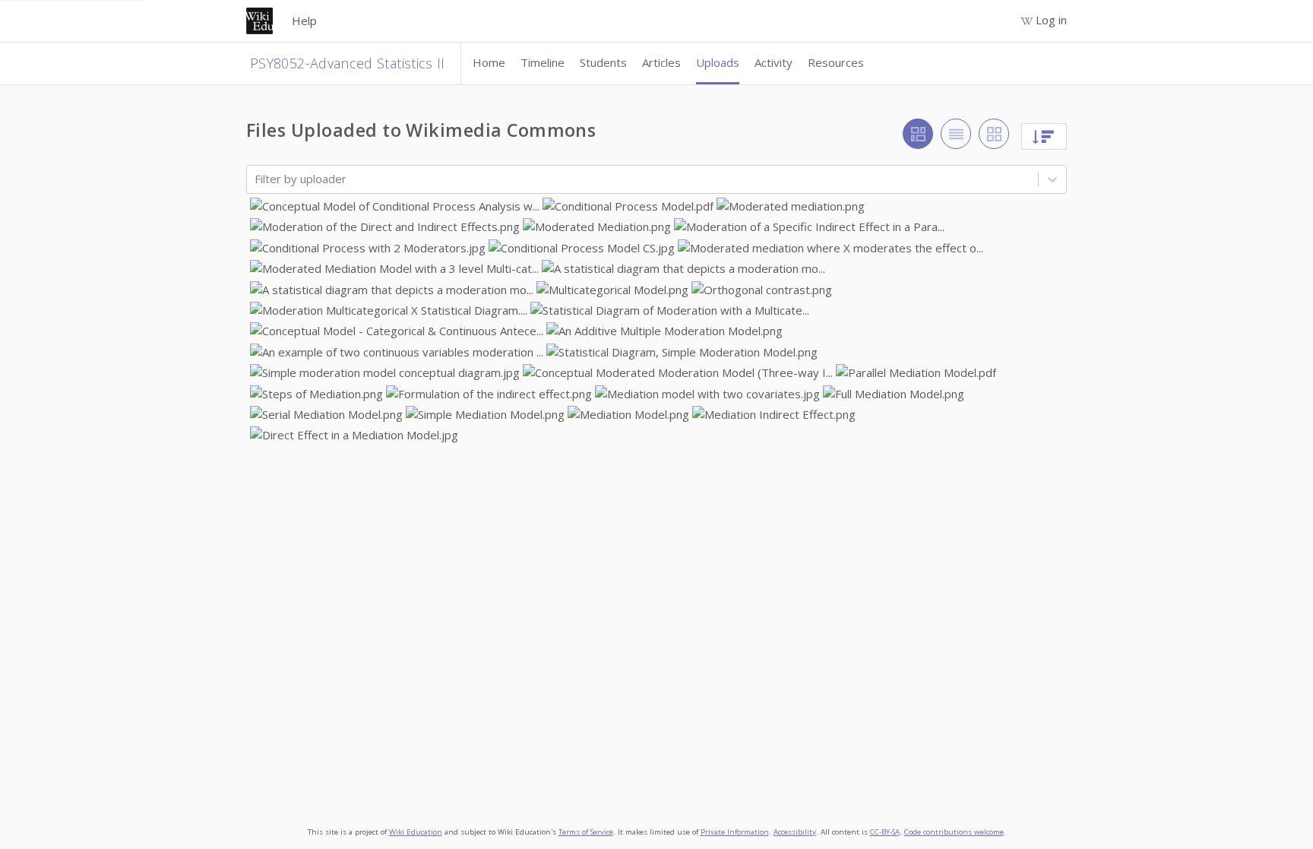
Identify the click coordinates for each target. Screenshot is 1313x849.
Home (489, 62)
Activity (774, 62)
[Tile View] (994, 134)
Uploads (717, 62)
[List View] (956, 134)
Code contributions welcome (954, 832)
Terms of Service (585, 832)
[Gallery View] (918, 134)
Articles (661, 62)
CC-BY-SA (885, 832)
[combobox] (256, 179)
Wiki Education (415, 832)
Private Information (735, 832)
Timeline (542, 62)
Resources (836, 62)
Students (603, 62)
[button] (394, 206)
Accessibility (795, 832)
